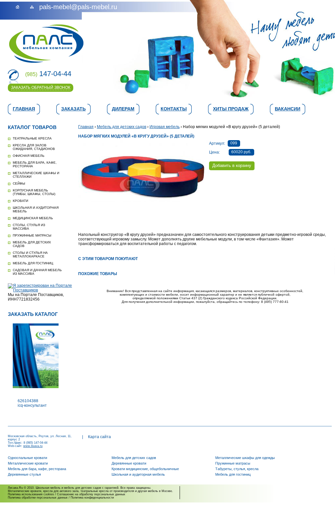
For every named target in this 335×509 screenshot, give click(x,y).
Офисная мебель (28, 155)
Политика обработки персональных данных (38, 497)
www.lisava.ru (33, 446)
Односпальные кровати (27, 458)
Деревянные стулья (24, 474)
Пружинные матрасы (32, 235)
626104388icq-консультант (32, 403)
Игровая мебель (165, 126)
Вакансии (287, 108)
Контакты (174, 108)
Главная (24, 108)
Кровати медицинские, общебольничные (145, 469)
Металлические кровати (28, 463)
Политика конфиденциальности (92, 497)
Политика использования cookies (31, 494)
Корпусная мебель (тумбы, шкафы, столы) (34, 192)
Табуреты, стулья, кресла (236, 469)
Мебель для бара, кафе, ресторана (37, 469)
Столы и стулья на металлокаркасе (30, 254)
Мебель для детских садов (121, 126)
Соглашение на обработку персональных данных (91, 494)
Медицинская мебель (33, 218)
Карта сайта (99, 437)
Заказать (73, 108)
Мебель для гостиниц (33, 263)
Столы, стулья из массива (29, 226)
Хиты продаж (231, 108)
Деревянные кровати (129, 463)
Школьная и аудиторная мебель (138, 474)
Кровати (20, 201)
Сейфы (19, 183)
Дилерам (123, 108)
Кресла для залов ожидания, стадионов (34, 147)
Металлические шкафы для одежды (245, 458)
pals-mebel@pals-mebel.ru (78, 6)
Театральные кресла (32, 138)
